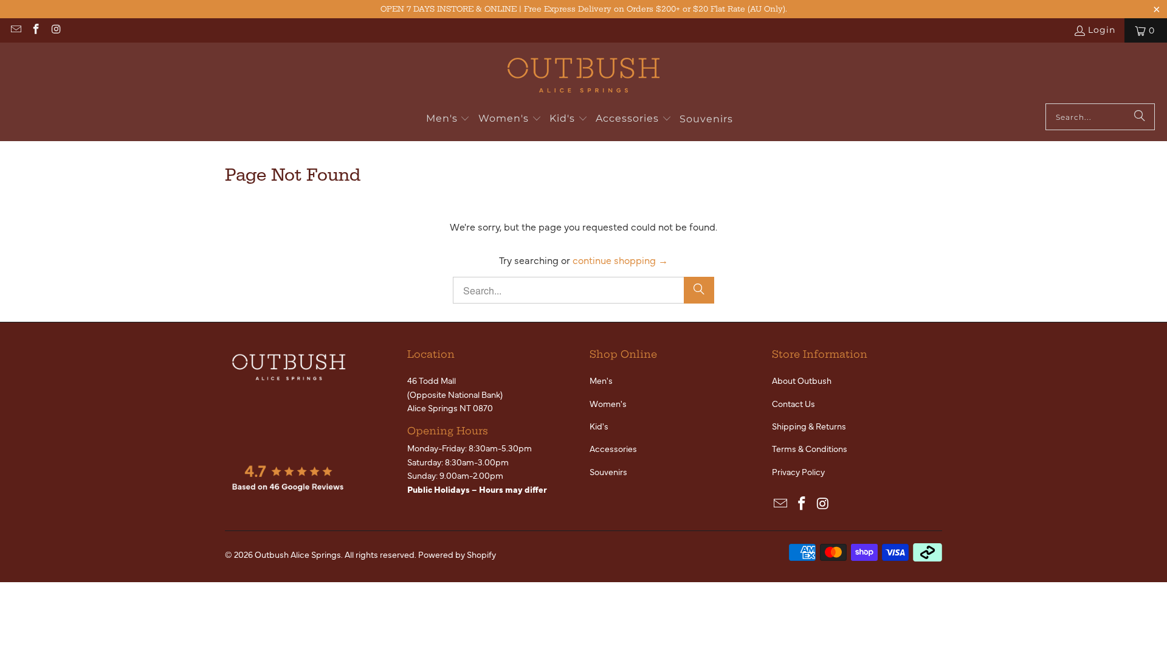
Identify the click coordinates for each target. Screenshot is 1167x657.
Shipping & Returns (809, 426)
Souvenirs (608, 471)
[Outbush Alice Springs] (583, 76)
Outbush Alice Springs (298, 554)
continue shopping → (620, 259)
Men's (601, 380)
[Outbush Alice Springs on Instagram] (56, 30)
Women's (608, 403)
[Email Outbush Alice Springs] (15, 30)
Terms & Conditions (809, 448)
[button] (448, 119)
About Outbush (801, 380)
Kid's (599, 426)
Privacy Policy (798, 471)
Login (1101, 29)
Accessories (613, 448)
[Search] (1139, 116)
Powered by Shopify (457, 554)
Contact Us (793, 403)
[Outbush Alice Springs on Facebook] (36, 30)
